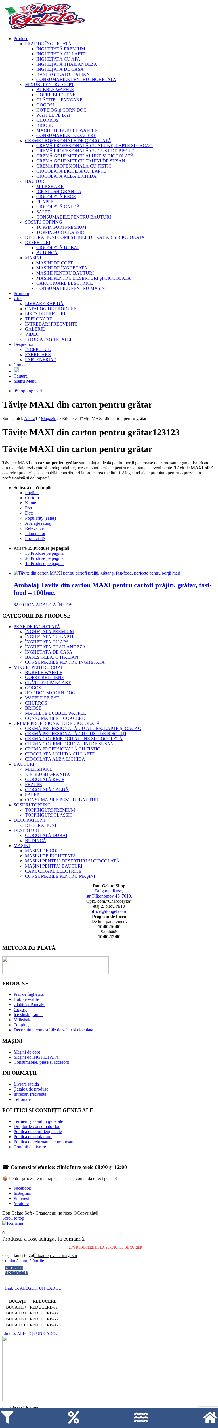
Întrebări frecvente (30, 1094)
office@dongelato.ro (109, 911)
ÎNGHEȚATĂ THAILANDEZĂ (55, 647)
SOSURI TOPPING (32, 804)
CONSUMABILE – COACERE (55, 718)
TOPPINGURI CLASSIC (49, 815)
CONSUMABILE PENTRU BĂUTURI (62, 799)
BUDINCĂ (35, 840)
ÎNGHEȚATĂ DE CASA (48, 652)
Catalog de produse (31, 1089)
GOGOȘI (34, 687)
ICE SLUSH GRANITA (47, 774)
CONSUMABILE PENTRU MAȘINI (60, 876)
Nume (30, 502)
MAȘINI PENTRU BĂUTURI (53, 866)
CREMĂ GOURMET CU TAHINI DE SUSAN (69, 743)
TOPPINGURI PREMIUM (50, 810)
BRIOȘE (33, 708)
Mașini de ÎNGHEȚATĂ (36, 1057)
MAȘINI (22, 845)
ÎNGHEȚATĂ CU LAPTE (50, 636)
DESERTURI (26, 830)
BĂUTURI (24, 764)
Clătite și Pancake (29, 1004)
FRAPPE (33, 784)
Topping (21, 1024)
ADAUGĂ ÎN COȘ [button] (54, 604)
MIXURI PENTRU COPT (38, 667)
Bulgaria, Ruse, (109, 891)
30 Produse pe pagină (44, 558)
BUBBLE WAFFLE (43, 672)
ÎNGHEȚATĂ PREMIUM (49, 631)
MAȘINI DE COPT (43, 850)
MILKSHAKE (38, 769)
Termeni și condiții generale (38, 1121)
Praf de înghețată (29, 994)
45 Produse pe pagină (44, 563)
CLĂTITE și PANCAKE (48, 682)
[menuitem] (115, 163)
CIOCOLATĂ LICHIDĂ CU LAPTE (60, 754)
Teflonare (22, 1099)
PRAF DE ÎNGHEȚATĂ (37, 626)
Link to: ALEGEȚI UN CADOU (33, 1288)
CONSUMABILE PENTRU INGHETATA (65, 662)
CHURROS (36, 703)
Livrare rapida (26, 1084)
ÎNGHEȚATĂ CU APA (47, 641)
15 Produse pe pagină (44, 553)
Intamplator (35, 533)
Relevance (34, 528)
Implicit (32, 492)
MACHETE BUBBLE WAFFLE (55, 713)
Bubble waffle (26, 999)
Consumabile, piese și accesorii (41, 1062)
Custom (32, 497)
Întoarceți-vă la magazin (55, 1255)
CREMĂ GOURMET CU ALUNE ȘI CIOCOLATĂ (74, 738)
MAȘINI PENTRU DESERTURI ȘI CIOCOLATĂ (72, 860)
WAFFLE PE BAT (42, 697)
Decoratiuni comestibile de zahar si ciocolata (53, 1029)
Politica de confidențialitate (38, 1131)
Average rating (38, 523)
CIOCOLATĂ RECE (44, 779)
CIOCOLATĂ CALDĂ (47, 789)
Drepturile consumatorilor (37, 1126)
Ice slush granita (28, 1014)
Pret (28, 508)
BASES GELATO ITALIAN (51, 657)
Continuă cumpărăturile (23, 1260)
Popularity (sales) (40, 518)
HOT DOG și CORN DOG (50, 692)
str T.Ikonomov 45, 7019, (109, 896)
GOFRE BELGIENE (44, 677)
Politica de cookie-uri (33, 1136)
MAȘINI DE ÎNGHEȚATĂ (50, 855)
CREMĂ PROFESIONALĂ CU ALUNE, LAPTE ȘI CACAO (83, 728)
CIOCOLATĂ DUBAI (46, 835)
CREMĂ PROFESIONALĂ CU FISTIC (62, 748)
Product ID (35, 538)
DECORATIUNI (29, 820)
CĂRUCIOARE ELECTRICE (53, 871)
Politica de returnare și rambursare (44, 1141)
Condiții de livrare (30, 1146)
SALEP (32, 794)
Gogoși (20, 1009)
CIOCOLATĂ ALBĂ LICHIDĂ (55, 759)
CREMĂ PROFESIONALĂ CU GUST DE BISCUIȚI (75, 733)
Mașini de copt (27, 1052)
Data (29, 513)
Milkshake (23, 1019)
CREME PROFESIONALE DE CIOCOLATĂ (57, 723)
